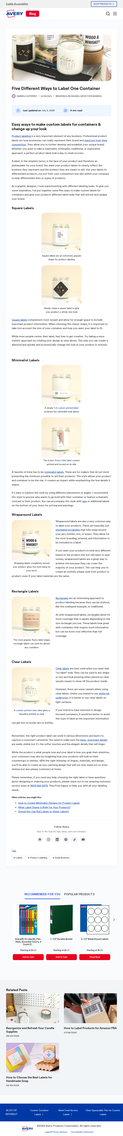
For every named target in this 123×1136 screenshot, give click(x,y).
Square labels (19, 319)
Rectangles (62, 598)
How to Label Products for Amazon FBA (90, 1028)
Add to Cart (28, 957)
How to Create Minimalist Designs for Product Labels (49, 803)
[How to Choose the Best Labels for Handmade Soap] (32, 1058)
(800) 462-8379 (39, 785)
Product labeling (21, 136)
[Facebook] (40, 839)
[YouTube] (83, 839)
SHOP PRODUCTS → (104, 4)
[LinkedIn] (57, 839)
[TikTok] (74, 839)
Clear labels (62, 668)
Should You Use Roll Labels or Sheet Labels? (43, 811)
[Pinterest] (66, 839)
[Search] (108, 14)
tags (84, 501)
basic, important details (93, 739)
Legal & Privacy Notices (56, 1132)
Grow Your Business (91, 96)
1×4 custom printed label (65, 408)
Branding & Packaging (67, 96)
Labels (18, 857)
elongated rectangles (68, 529)
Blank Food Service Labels (68, 1112)
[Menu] (115, 14)
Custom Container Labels (39, 1112)
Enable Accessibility (17, 3)
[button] (114, 919)
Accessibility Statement (82, 1132)
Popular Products (79, 894)
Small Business (61, 857)
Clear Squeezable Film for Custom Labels (103, 1112)
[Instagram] (48, 839)
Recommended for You (42, 894)
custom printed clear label (29, 710)
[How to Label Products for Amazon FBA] (90, 1008)
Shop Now (95, 957)
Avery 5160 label (63, 460)
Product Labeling (37, 857)
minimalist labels (54, 472)
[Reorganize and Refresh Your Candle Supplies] (32, 1008)
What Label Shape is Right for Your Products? (44, 807)
